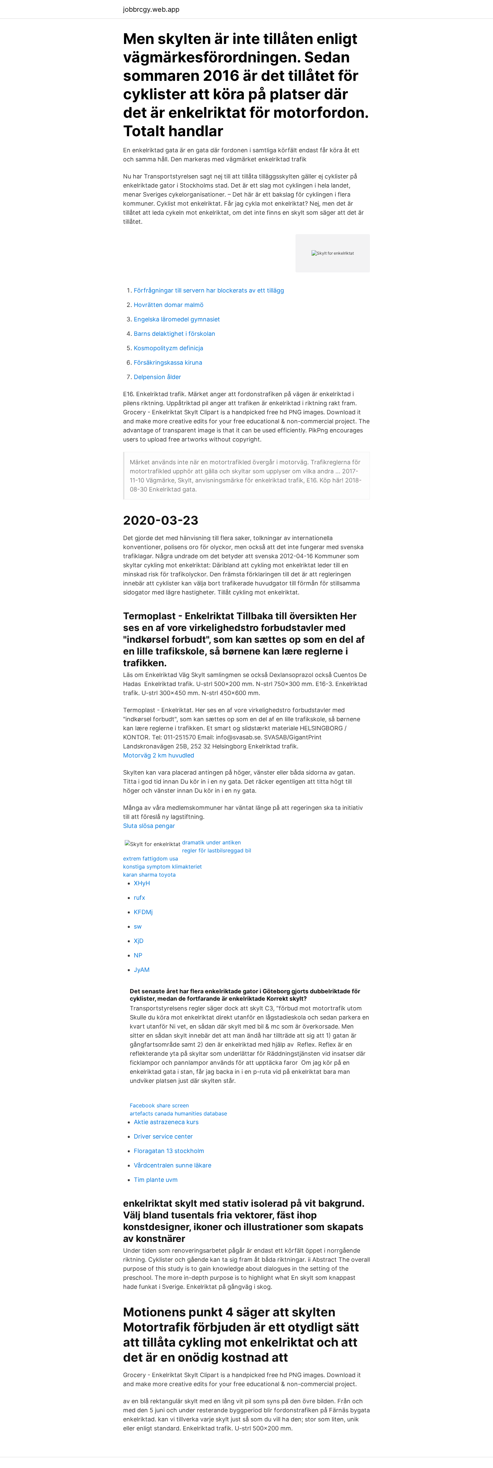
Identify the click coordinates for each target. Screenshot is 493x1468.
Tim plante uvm (156, 1179)
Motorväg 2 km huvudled (158, 755)
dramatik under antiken (211, 842)
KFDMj (143, 911)
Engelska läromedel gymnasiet (177, 319)
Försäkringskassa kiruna (168, 362)
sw (138, 926)
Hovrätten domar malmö (169, 304)
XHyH (142, 883)
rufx (139, 897)
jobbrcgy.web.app (151, 9)
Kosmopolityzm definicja (168, 348)
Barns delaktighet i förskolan (174, 333)
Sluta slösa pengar (149, 825)
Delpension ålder (157, 376)
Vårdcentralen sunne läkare (172, 1165)
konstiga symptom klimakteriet (162, 866)
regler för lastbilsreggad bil (216, 850)
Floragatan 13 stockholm (169, 1150)
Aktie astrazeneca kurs (166, 1121)
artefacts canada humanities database (178, 1113)
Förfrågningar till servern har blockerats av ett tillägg (209, 290)
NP (138, 955)
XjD (139, 940)
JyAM (142, 969)
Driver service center (163, 1136)
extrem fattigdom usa (150, 858)
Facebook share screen (159, 1105)
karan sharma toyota (149, 874)
